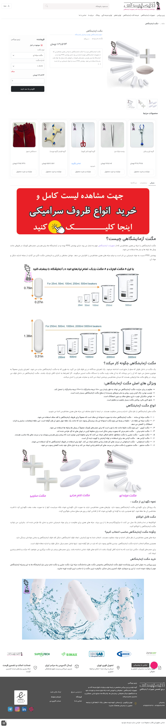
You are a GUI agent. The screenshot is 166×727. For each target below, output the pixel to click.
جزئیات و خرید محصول (142, 172)
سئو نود (124, 723)
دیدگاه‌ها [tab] (134, 183)
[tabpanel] (83, 414)
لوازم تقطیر (117, 15)
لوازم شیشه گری (107, 15)
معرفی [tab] (152, 183)
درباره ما (91, 15)
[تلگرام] (10, 709)
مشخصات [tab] (143, 183)
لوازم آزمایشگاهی (96, 35)
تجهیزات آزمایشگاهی (148, 15)
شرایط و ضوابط (56, 697)
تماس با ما (82, 15)
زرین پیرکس (161, 15)
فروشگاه (79, 697)
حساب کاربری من (55, 701)
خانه (163, 24)
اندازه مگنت (40, 60)
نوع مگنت (40, 50)
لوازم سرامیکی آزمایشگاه (82, 35)
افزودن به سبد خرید (27, 89)
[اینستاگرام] (17, 709)
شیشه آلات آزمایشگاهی (131, 15)
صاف (13, 71)
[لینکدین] (24, 709)
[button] (3, 723)
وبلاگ (98, 15)
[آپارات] (31, 709)
